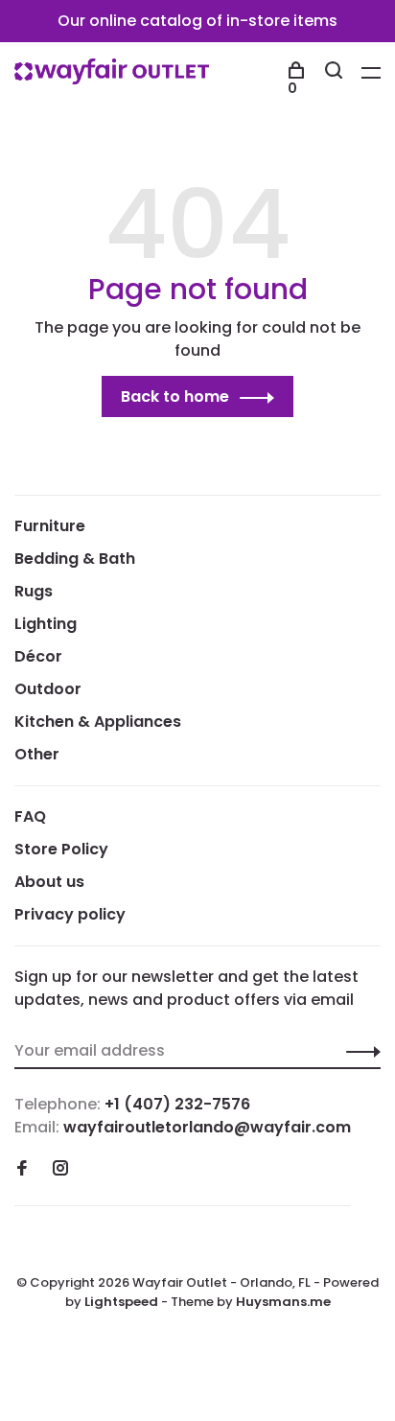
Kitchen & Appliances (97, 721)
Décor (38, 656)
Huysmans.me (283, 1302)
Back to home (175, 396)
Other (36, 754)
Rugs (33, 591)
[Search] (336, 72)
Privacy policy (70, 914)
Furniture (49, 526)
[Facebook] (22, 1169)
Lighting (45, 624)
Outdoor (47, 689)
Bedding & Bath (74, 558)
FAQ (30, 816)
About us (49, 882)
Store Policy (61, 849)
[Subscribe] (358, 1051)
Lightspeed (121, 1302)
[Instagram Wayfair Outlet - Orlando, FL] (60, 1169)
